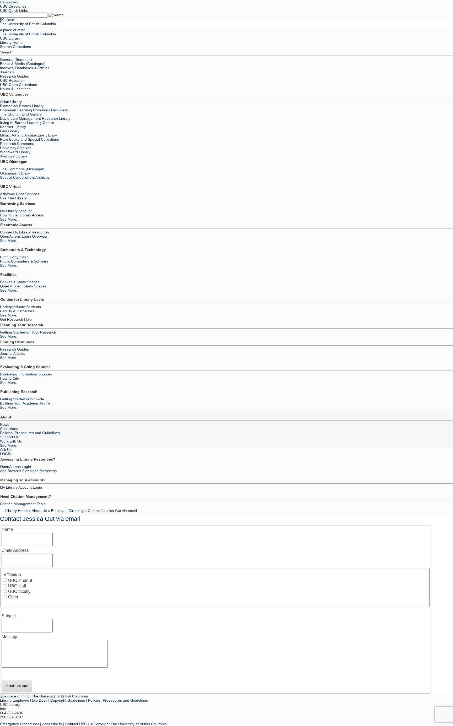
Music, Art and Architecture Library (28, 135)
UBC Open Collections (18, 85)
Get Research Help (16, 319)
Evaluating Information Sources (26, 374)
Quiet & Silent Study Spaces (23, 286)
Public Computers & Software (24, 261)
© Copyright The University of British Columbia (128, 724)
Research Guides (14, 76)
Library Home (11, 42)
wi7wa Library (13, 156)
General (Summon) (16, 59)
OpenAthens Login (15, 467)
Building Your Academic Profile (25, 403)
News (4, 424)
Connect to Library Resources (25, 232)
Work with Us (11, 441)
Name (7, 529)
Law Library (9, 131)
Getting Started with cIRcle (22, 399)
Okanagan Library (15, 173)
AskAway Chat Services (19, 194)
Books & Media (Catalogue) (23, 64)
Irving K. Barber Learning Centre (27, 123)
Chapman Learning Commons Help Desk (34, 110)
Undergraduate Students (20, 307)
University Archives (15, 148)
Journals (7, 72)
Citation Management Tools (22, 504)
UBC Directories (13, 6)
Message (10, 637)
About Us (7, 412)
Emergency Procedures (19, 724)
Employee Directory (67, 511)
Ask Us (6, 449)
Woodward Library (15, 152)
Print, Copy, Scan (14, 257)
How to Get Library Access (22, 215)
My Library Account (16, 211)
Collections (9, 429)
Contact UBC (76, 724)
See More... (9, 219)
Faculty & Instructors (17, 311)
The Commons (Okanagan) (23, 169)
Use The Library (13, 198)
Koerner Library (13, 127)
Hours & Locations (15, 89)
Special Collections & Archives (25, 177)
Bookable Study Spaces (19, 282)
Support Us (9, 437)
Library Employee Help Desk (23, 700)
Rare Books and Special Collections (29, 139)
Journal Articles (12, 353)
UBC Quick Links (14, 10)
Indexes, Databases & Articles (24, 68)
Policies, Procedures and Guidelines (30, 433)
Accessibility (52, 724)
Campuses (9, 2)
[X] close (7, 20)
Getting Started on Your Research (28, 332)
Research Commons (17, 143)
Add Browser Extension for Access (28, 471)
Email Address (15, 550)
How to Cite (9, 378)
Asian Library (11, 102)
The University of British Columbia (28, 24)
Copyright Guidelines (67, 700)
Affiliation (12, 575)
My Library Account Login (21, 487)
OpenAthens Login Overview (23, 236)
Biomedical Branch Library (22, 106)
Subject (9, 616)
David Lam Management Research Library (35, 118)
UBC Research (12, 80)
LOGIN (6, 454)
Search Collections (15, 47)
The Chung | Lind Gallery (21, 114)
